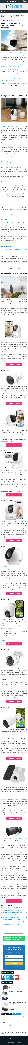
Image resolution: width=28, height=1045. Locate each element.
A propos (19, 1042)
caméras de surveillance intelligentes (17, 142)
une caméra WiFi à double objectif (17, 391)
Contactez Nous (10, 1042)
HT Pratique (10, 15)
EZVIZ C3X (4, 386)
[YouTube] (7, 1)
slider (21, 933)
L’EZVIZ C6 (4, 566)
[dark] (24, 1)
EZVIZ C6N (19, 340)
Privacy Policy (19, 1040)
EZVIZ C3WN (10, 668)
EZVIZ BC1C (6, 838)
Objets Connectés (15, 933)
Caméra (9, 933)
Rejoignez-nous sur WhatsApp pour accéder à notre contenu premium (13, 938)
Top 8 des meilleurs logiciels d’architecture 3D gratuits (12, 1025)
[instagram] (18, 1)
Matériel (6, 20)
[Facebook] (4, 1)
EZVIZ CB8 (19, 785)
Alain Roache (19, 20)
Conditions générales (8, 1040)
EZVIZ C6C (10, 428)
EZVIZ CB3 (4, 729)
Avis (5, 933)
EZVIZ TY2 (9, 470)
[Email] (13, 1)
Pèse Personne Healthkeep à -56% (17, 997)
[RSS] (15, 1)
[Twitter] (10, 1)
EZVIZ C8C (16, 619)
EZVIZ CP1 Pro (19, 521)
